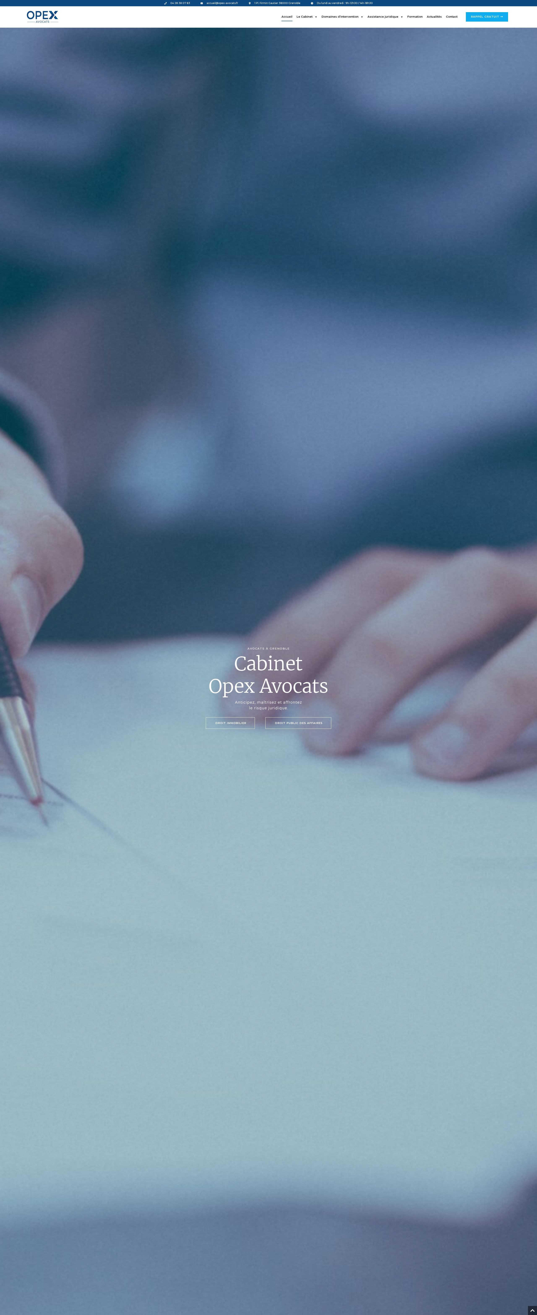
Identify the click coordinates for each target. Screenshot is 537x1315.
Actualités (434, 16)
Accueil (287, 16)
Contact (451, 16)
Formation (415, 16)
